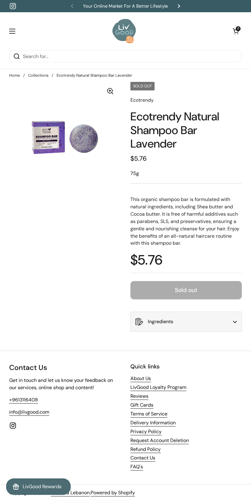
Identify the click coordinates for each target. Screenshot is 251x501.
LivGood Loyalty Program (158, 387)
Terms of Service (148, 414)
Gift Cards (141, 405)
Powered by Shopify (113, 492)
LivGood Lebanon (70, 492)
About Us (140, 378)
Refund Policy (145, 449)
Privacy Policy (146, 431)
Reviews (139, 396)
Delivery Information (153, 422)
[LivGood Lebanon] (124, 31)
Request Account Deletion (159, 440)
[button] (236, 31)
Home (14, 75)
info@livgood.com (29, 412)
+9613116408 (23, 400)
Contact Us (142, 458)
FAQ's (136, 466)
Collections (38, 75)
